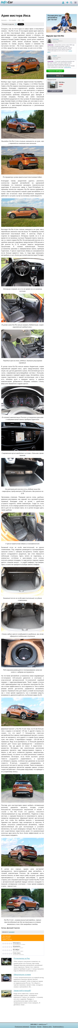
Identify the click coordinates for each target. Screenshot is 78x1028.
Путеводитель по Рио (22, 958)
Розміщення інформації (22, 1026)
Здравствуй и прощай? (22, 990)
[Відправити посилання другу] (16, 24)
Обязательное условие (22, 974)
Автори (39, 1026)
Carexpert (11, 932)
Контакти (33, 1026)
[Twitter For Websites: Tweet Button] (23, 24)
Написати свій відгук (55, 71)
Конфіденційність (58, 1026)
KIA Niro (61, 82)
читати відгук (67, 67)
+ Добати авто (55, 91)
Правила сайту (47, 1026)
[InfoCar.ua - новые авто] (7, 2)
